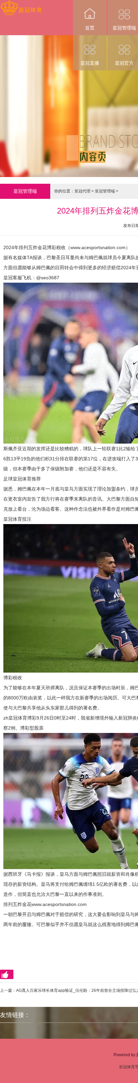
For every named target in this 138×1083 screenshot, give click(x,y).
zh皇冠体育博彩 (20, 718)
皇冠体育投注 (17, 519)
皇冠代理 (82, 191)
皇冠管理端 (105, 191)
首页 (89, 28)
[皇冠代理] (21, 4)
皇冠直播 (89, 63)
